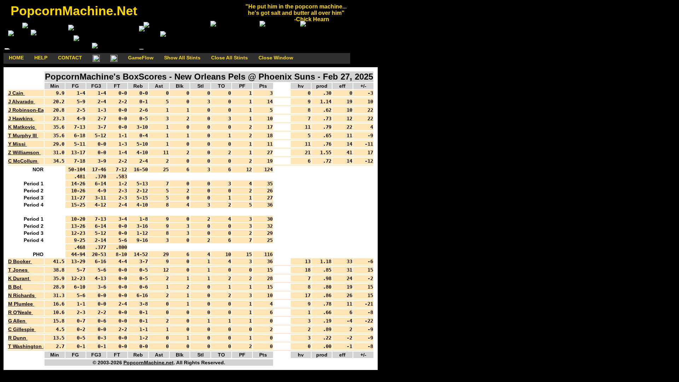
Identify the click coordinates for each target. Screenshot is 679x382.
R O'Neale (20, 312)
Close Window (276, 57)
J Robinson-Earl (28, 110)
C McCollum (23, 161)
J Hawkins (21, 118)
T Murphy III (23, 135)
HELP (40, 57)
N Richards (22, 295)
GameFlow (140, 57)
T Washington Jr (28, 346)
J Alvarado (21, 101)
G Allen (17, 321)
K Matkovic (22, 127)
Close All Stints (229, 57)
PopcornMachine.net (148, 362)
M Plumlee (21, 304)
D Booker (20, 261)
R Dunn (18, 338)
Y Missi (17, 144)
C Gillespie (22, 329)
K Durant (19, 278)
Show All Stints (182, 57)
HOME (16, 57)
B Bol (15, 287)
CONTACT (70, 57)
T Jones (18, 270)
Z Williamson (24, 152)
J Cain (16, 93)
